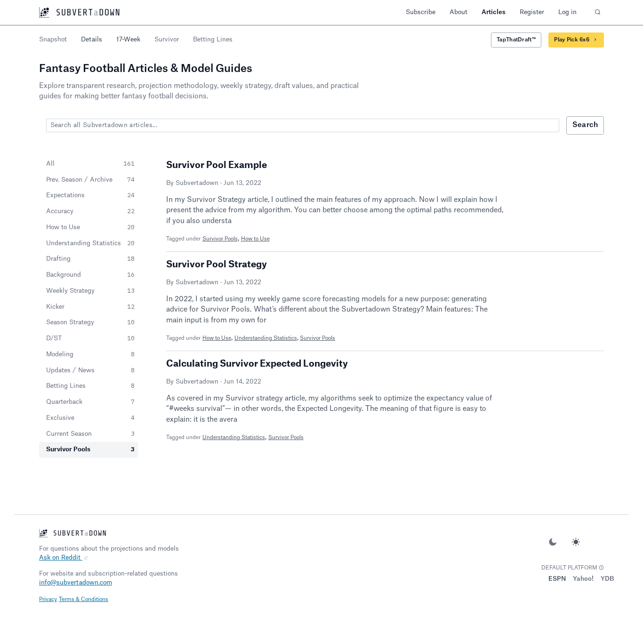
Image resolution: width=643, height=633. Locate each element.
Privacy (48, 599)
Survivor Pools (220, 238)
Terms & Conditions (83, 599)
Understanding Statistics (265, 338)
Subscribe (420, 12)
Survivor (166, 39)
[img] (601, 567)
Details (91, 39)
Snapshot (53, 39)
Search (585, 124)
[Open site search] (597, 12)
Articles (494, 12)
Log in (567, 12)
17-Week (128, 39)
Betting (213, 39)
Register (532, 12)
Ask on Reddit (60, 557)
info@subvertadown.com (75, 582)
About (458, 12)
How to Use (255, 238)
